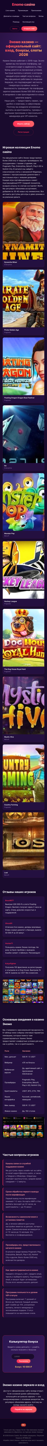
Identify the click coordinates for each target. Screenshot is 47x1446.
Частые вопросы (29, 16)
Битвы (41, 16)
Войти (14, 29)
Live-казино (10, 10)
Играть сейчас (23, 124)
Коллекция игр (28, 22)
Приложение (36, 10)
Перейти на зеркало (23, 1409)
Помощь (16, 22)
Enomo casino (23, 4)
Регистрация (23, 132)
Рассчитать (23, 1361)
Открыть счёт (29, 29)
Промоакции (23, 10)
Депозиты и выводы (11, 16)
